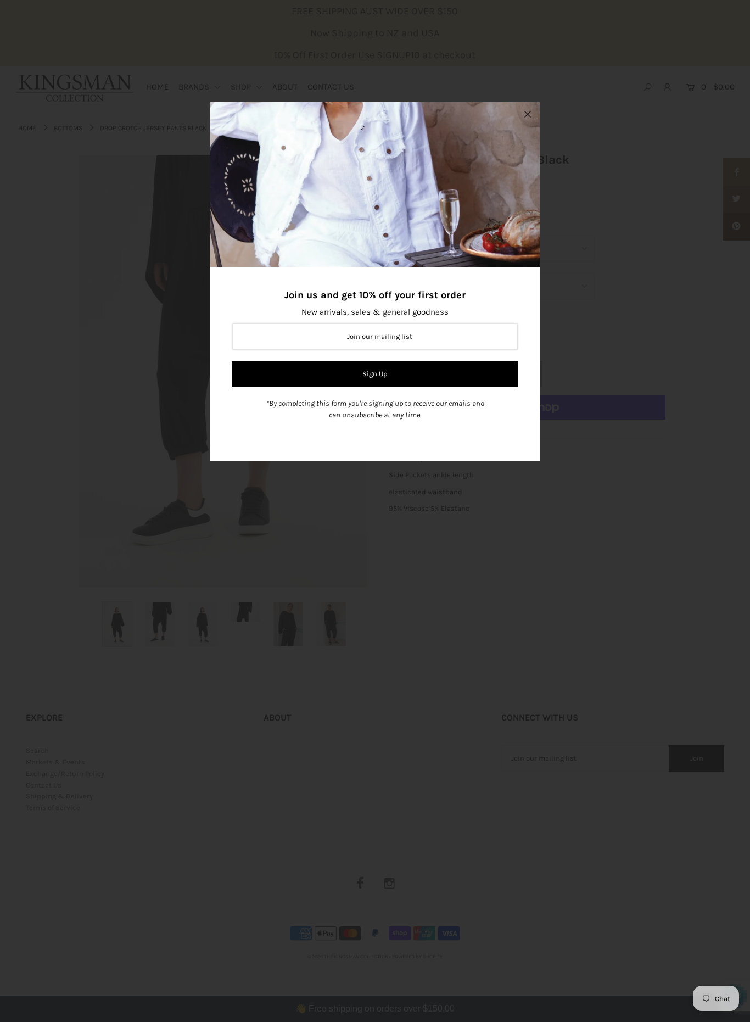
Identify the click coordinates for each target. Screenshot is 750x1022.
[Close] (528, 114)
